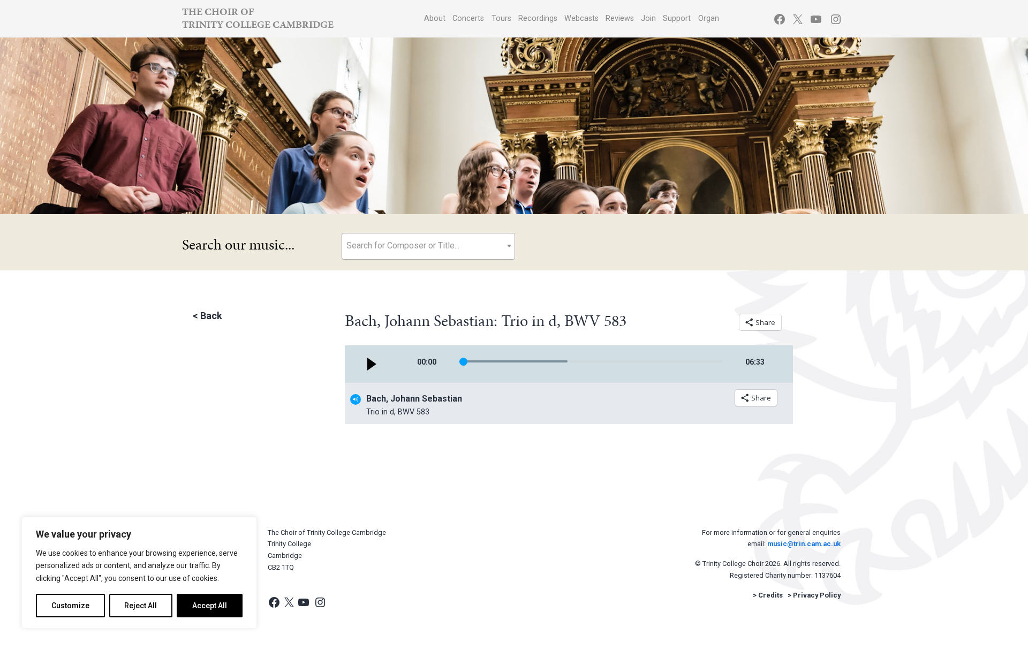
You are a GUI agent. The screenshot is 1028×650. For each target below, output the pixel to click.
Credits (770, 595)
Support (677, 18)
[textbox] (428, 245)
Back (211, 315)
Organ (708, 18)
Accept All (209, 605)
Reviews (620, 18)
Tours (501, 18)
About (434, 18)
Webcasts (581, 18)
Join (648, 18)
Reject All (140, 605)
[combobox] (428, 246)
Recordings (537, 18)
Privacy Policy (817, 595)
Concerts (468, 18)
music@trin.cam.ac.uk (804, 544)
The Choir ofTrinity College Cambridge (258, 18)
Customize (70, 605)
